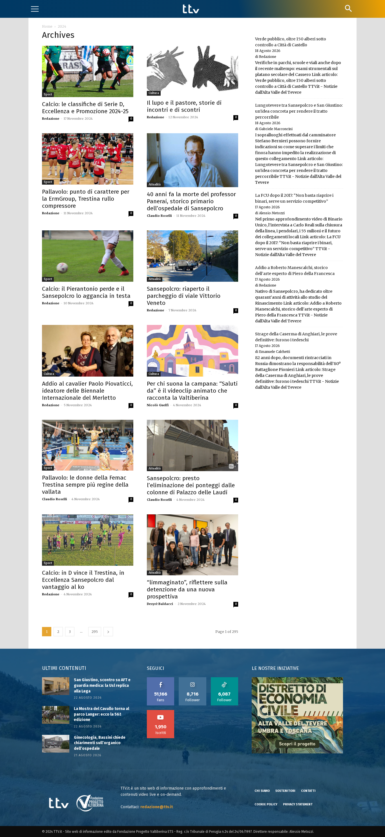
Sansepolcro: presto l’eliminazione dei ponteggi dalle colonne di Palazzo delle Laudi (191, 485)
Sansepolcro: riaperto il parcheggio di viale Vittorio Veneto (183, 296)
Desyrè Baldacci (160, 604)
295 (95, 632)
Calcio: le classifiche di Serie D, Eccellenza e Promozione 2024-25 (85, 107)
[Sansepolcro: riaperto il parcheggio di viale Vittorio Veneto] (192, 256)
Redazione (50, 119)
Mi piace (160, 679)
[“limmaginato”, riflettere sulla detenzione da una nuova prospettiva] (192, 544)
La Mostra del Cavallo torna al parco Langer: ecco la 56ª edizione (101, 714)
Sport (48, 94)
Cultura (154, 93)
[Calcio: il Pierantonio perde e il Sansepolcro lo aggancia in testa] (87, 256)
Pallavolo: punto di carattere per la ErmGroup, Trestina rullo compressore (85, 198)
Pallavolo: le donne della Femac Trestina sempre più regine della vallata (85, 484)
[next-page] (108, 631)
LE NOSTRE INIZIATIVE (275, 668)
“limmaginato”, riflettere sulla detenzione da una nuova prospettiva (187, 589)
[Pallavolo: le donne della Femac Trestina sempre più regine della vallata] (87, 445)
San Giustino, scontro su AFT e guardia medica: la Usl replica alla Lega (102, 685)
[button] (348, 8)
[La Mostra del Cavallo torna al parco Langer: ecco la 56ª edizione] (55, 715)
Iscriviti (161, 712)
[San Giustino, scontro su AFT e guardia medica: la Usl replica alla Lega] (55, 686)
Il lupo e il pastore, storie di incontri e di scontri (184, 106)
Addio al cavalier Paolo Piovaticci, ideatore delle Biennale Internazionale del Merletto (87, 390)
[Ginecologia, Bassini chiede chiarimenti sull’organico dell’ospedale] (55, 744)
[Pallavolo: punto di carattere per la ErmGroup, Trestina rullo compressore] (87, 159)
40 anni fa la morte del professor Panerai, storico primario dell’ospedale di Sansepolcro (191, 201)
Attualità (155, 184)
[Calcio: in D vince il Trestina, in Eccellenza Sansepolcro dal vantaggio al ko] (87, 540)
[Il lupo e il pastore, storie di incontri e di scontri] (192, 70)
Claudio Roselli (159, 216)
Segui (193, 679)
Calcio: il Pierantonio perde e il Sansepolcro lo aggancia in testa (86, 292)
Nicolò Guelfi (158, 405)
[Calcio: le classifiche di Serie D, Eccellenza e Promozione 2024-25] (87, 71)
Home (47, 26)
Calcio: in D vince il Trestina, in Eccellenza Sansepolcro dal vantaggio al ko (83, 580)
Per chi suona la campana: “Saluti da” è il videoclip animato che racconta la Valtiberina (192, 390)
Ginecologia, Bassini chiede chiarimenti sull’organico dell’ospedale (99, 743)
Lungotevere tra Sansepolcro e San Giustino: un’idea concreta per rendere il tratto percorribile (299, 111)
